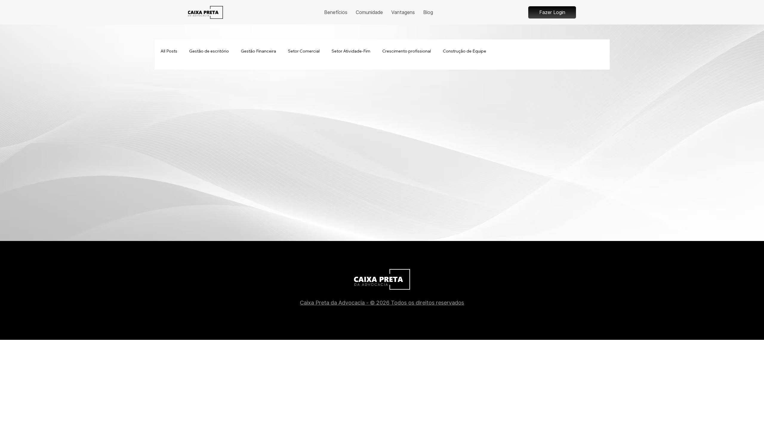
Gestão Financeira (258, 51)
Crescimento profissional (406, 51)
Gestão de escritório (209, 51)
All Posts (169, 51)
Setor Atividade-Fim (351, 51)
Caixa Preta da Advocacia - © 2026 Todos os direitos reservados (382, 303)
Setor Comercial (304, 51)
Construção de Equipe (464, 51)
